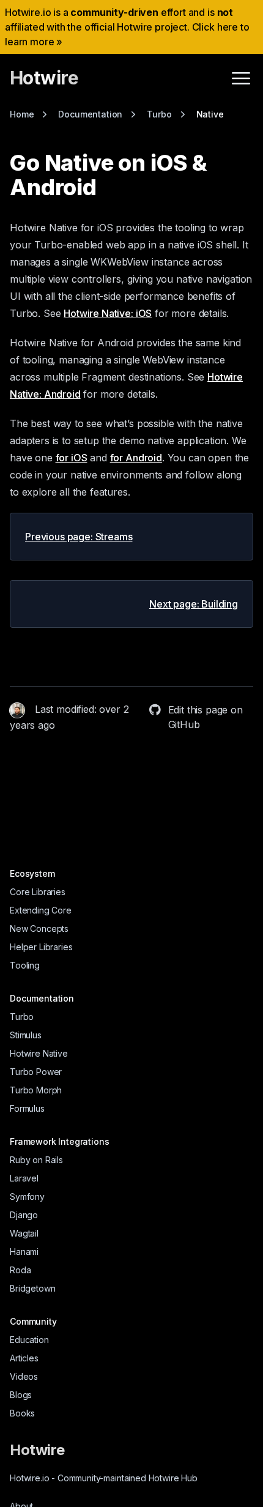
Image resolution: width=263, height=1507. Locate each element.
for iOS (71, 458)
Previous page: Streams (78, 536)
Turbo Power (36, 1071)
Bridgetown (32, 1288)
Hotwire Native (39, 1053)
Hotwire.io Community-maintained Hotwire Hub (104, 1478)
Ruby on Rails (36, 1160)
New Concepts (39, 928)
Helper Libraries (41, 947)
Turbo (22, 1016)
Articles (24, 1358)
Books (22, 1413)
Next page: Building (193, 604)
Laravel (24, 1178)
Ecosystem (32, 873)
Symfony (27, 1196)
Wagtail (24, 1233)
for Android (136, 458)
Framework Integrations (59, 1141)
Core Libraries (37, 892)
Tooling (25, 965)
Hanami (24, 1251)
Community (33, 1321)
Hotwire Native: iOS (108, 313)
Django (24, 1215)
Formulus (27, 1108)
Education (29, 1339)
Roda (20, 1270)
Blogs (21, 1395)
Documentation (42, 998)
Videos (24, 1376)
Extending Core (41, 910)
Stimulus (26, 1035)
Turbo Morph (36, 1090)
